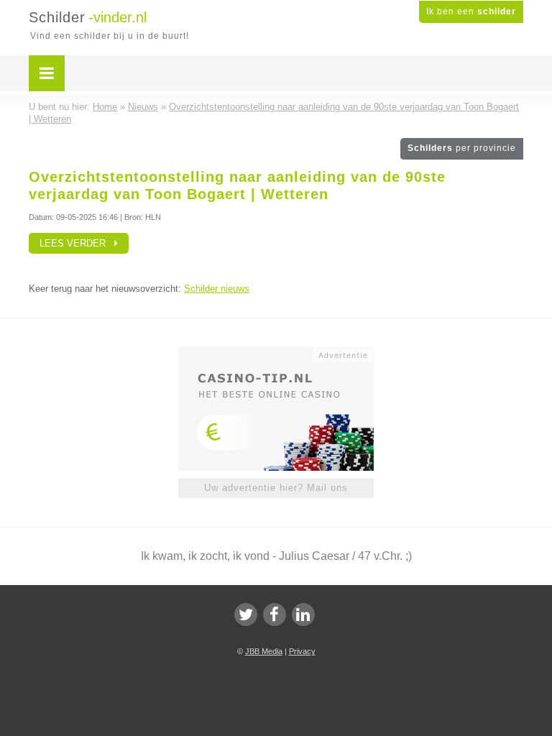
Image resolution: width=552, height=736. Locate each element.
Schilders (462, 148)
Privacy (302, 651)
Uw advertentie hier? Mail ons (276, 487)
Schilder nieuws (216, 288)
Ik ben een (471, 11)
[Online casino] (285, 354)
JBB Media (263, 651)
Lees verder (77, 243)
